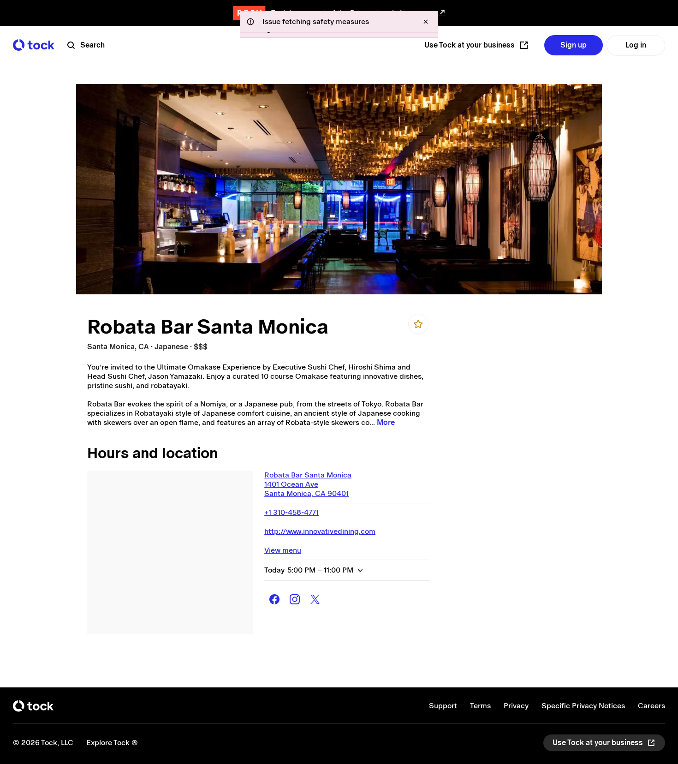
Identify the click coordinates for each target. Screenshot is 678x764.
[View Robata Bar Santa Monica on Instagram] (295, 599)
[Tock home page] (33, 45)
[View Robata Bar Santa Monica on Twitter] (315, 599)
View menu (282, 550)
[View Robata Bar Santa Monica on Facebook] (274, 599)
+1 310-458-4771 (291, 512)
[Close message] (425, 21)
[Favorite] (418, 324)
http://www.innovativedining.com (319, 531)
